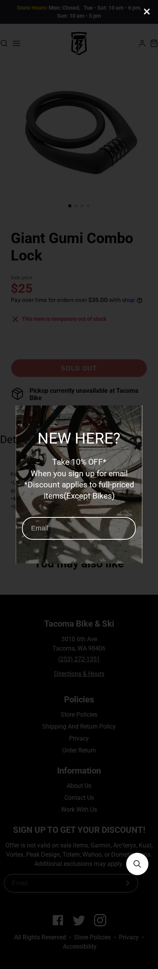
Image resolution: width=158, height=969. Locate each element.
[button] (137, 864)
